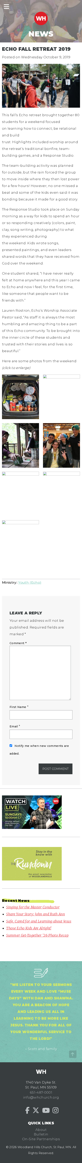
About (41, 1130)
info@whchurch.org (41, 1097)
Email (14, 726)
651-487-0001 (41, 1092)
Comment (18, 643)
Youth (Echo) (29, 582)
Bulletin (41, 1134)
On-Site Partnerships (41, 1139)
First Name (18, 707)
